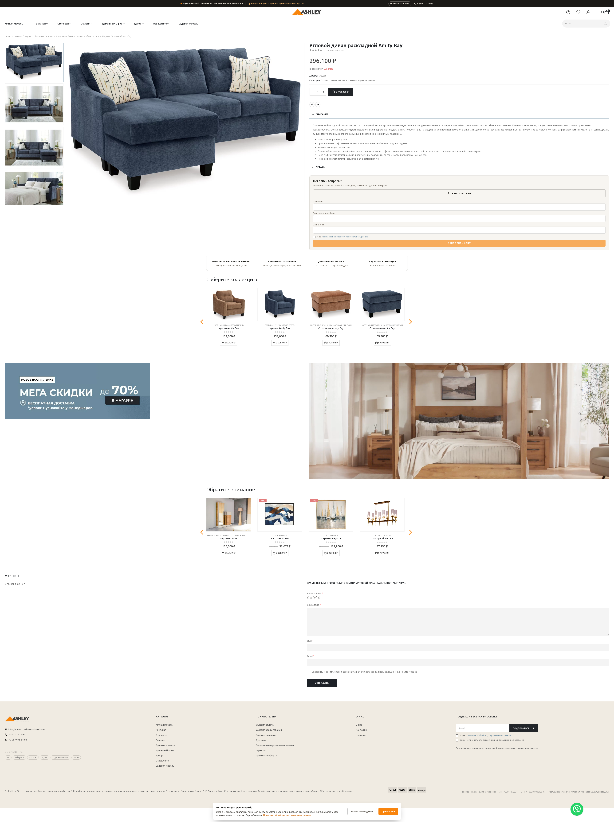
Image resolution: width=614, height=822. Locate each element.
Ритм (76, 757)
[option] (34, 62)
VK (317, 104)
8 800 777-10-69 (425, 3)
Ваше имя (318, 201)
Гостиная (40, 23)
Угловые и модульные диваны (360, 80)
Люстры (376, 535)
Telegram (19, 757)
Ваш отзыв (314, 604)
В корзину (342, 91)
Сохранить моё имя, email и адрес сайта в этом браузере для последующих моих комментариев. (364, 671)
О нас (360, 716)
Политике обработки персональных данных (287, 815)
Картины (283, 535)
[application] (459, 421)
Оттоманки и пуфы (343, 325)
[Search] (605, 24)
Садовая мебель (188, 23)
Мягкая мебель (14, 23)
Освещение (160, 23)
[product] (228, 304)
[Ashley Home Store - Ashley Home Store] (307, 12)
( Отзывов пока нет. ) (334, 50)
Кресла (226, 325)
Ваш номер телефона (324, 213)
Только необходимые (362, 811)
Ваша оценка (315, 593)
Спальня (85, 23)
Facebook (312, 104)
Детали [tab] (320, 167)
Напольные (227, 535)
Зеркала (209, 535)
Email (311, 656)
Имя (310, 640)
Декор (137, 23)
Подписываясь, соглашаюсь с (471, 748)
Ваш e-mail (318, 224)
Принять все (388, 811)
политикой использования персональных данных (512, 748)
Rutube (32, 757)
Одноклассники (60, 757)
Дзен (44, 757)
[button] (65, 122)
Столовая (63, 23)
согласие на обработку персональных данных (345, 236)
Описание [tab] (321, 114)
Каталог (162, 716)
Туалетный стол (249, 535)
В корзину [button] (230, 342)
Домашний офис (112, 23)
